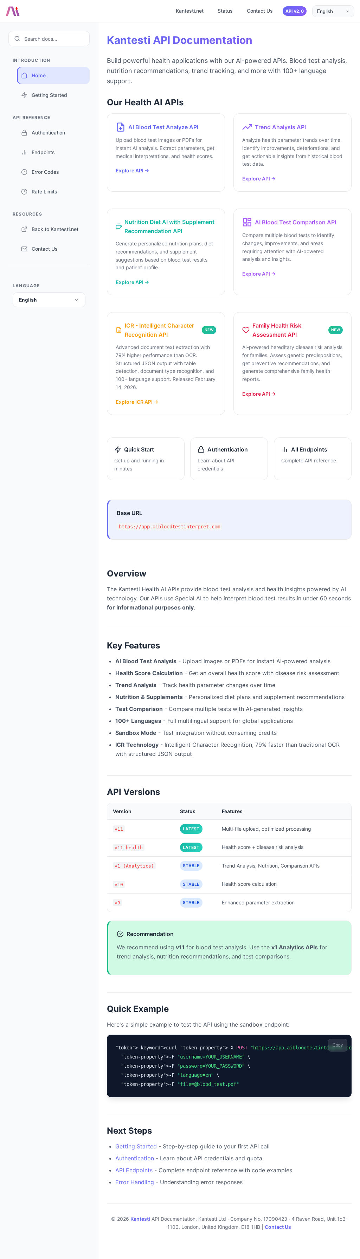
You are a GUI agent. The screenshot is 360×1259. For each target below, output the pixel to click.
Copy (338, 1045)
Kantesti (140, 1219)
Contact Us (260, 11)
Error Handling (134, 1182)
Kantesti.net (190, 11)
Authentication (134, 1158)
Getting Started (136, 1146)
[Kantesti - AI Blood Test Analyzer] (13, 11)
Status (225, 11)
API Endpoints (134, 1170)
